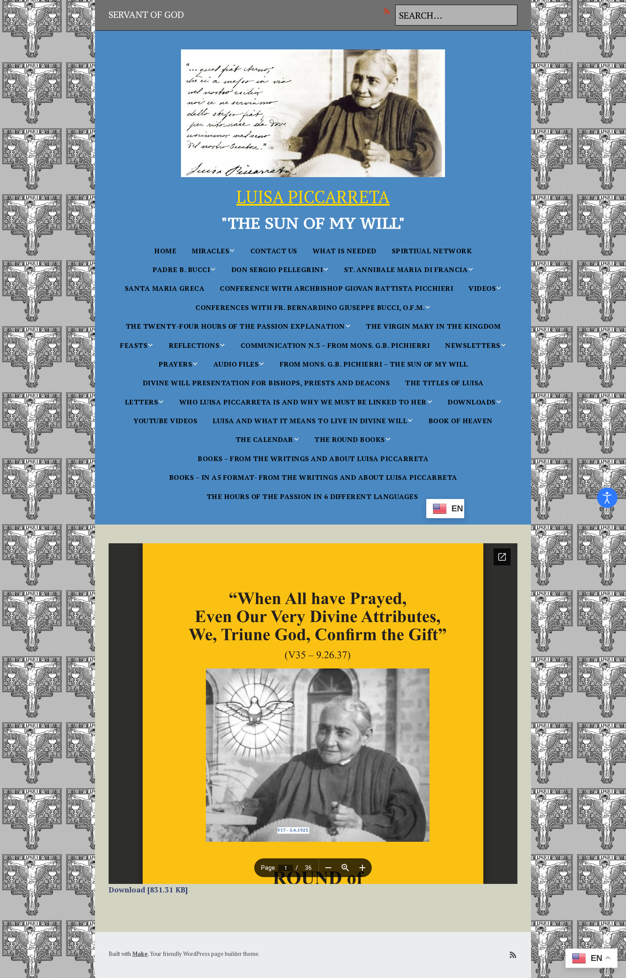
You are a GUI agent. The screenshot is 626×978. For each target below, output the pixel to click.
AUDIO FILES (236, 364)
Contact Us (273, 250)
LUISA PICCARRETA (313, 196)
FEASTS (133, 345)
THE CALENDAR (264, 439)
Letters (141, 402)
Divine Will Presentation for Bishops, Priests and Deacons (266, 382)
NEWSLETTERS (472, 345)
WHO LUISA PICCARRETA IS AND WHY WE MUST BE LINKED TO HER (303, 402)
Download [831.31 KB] (148, 890)
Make (140, 954)
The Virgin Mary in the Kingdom (433, 326)
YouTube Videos (165, 420)
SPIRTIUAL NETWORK (432, 250)
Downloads (472, 402)
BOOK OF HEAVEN (460, 420)
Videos (482, 288)
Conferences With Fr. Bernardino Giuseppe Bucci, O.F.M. (310, 307)
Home (165, 250)
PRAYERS (175, 364)
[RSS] (389, 11)
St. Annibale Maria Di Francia (406, 269)
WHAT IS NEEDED (344, 250)
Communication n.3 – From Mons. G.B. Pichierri (335, 345)
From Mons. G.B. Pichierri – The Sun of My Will (374, 364)
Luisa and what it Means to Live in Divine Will (309, 420)
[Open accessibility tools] (607, 498)
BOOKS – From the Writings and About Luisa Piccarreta (313, 458)
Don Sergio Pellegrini (277, 269)
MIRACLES (210, 250)
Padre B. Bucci (181, 269)
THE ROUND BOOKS (349, 439)
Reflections (194, 345)
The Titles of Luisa (444, 382)
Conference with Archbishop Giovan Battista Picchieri (336, 288)
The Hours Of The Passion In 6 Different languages (312, 496)
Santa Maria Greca (165, 288)
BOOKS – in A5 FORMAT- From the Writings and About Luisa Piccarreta (313, 477)
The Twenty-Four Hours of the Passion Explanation (235, 326)
